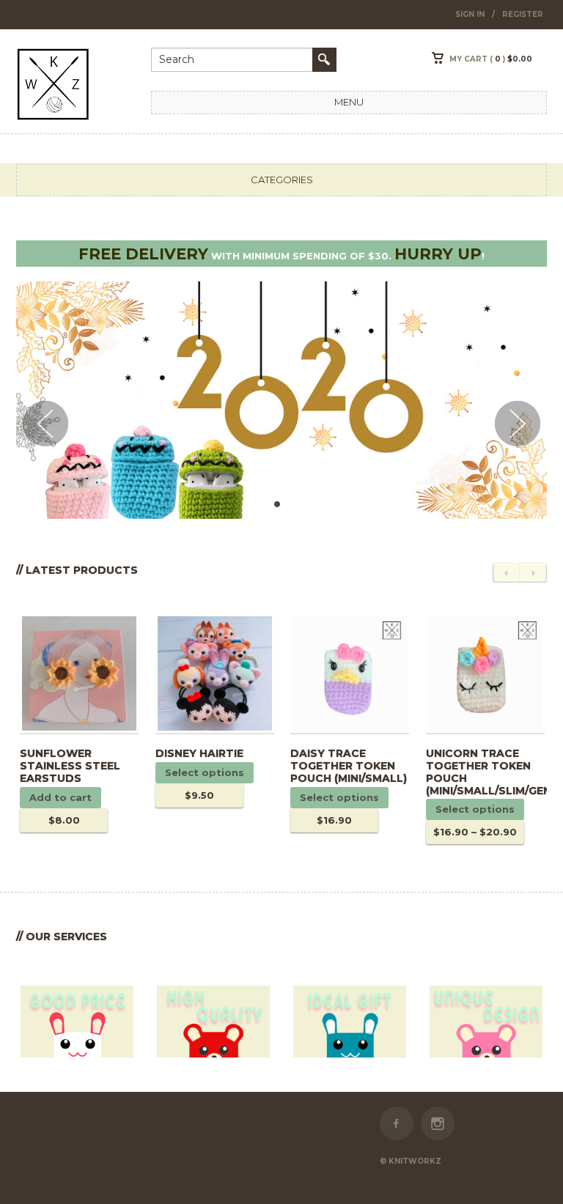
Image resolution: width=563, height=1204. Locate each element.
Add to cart (60, 797)
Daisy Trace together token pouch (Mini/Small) (348, 766)
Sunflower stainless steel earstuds (70, 766)
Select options (204, 772)
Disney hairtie (199, 753)
